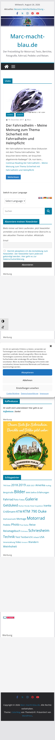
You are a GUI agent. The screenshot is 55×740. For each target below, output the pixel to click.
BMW (28, 492)
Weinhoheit (10, 546)
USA (41, 537)
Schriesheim (38, 530)
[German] (45, 198)
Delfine (34, 492)
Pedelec (7, 524)
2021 (33, 485)
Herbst (21, 506)
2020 (28, 485)
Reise (32, 524)
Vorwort (25, 542)
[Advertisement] (27, 303)
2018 (14, 485)
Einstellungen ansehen (27, 388)
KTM (19, 511)
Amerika (40, 485)
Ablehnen (27, 380)
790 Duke (7, 485)
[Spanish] (50, 198)
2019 (22, 485)
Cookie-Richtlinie (12, 393)
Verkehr (20, 115)
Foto (16, 499)
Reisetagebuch (11, 531)
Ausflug (48, 486)
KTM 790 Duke (35, 511)
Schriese (24, 531)
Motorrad (36, 518)
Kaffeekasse (8, 411)
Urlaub (36, 537)
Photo (15, 524)
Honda (27, 506)
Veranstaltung (9, 542)
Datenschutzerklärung (29, 393)
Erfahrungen (43, 492)
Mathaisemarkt (9, 519)
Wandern (33, 542)
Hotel (32, 506)
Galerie (31, 499)
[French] (42, 198)
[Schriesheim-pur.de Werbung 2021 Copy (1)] (27, 423)
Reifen (26, 525)
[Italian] (48, 198)
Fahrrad (10, 115)
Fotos (22, 499)
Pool (21, 525)
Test (17, 537)
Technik (9, 536)
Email (5, 240)
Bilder (19, 491)
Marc (29, 120)
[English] (39, 198)
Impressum (44, 393)
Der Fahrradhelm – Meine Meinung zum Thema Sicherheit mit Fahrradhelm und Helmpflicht (26, 134)
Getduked (10, 505)
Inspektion (39, 506)
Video (18, 542)
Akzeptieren (27, 372)
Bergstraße (8, 492)
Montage (21, 518)
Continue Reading (27, 166)
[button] (50, 346)
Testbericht (27, 537)
